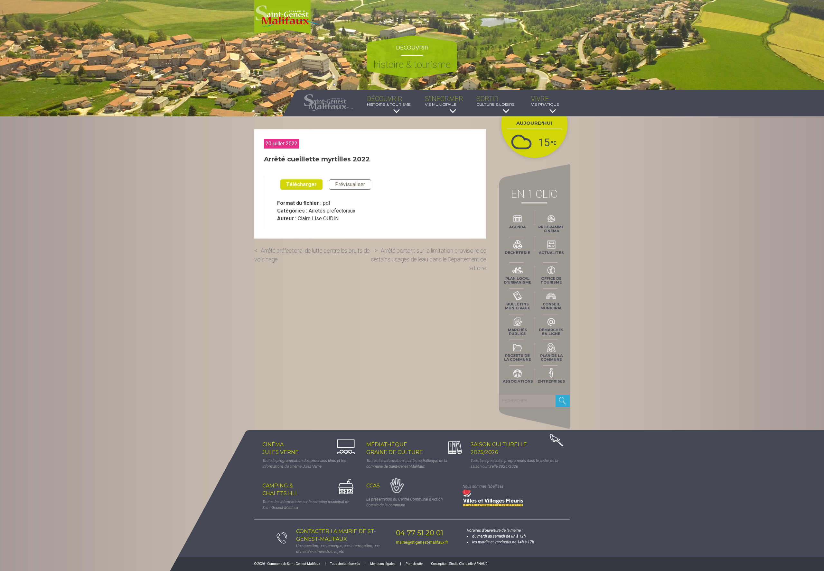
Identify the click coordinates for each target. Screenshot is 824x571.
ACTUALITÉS (551, 252)
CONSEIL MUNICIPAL (551, 306)
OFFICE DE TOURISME (551, 280)
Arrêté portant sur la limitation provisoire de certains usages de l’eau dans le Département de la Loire (428, 259)
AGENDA (517, 227)
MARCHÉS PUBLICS (517, 332)
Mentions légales (383, 564)
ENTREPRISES (551, 381)
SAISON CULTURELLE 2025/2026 (499, 448)
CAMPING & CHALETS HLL (280, 489)
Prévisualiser (350, 184)
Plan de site (414, 564)
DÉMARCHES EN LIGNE (551, 332)
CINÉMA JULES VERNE (280, 448)
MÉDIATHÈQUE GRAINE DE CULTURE (394, 448)
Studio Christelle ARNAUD (468, 564)
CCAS (373, 486)
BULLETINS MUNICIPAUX (517, 306)
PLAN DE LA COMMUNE (551, 357)
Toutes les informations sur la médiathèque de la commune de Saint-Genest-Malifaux (406, 463)
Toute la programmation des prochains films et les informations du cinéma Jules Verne (304, 463)
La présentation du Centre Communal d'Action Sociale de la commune (404, 502)
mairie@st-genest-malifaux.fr (422, 542)
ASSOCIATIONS (518, 381)
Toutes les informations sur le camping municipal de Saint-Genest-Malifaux (305, 505)
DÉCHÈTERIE (517, 252)
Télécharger (301, 184)
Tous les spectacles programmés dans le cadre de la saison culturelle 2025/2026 (514, 463)
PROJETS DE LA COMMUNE (517, 357)
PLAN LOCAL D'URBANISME (517, 280)
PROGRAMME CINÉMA (551, 229)
